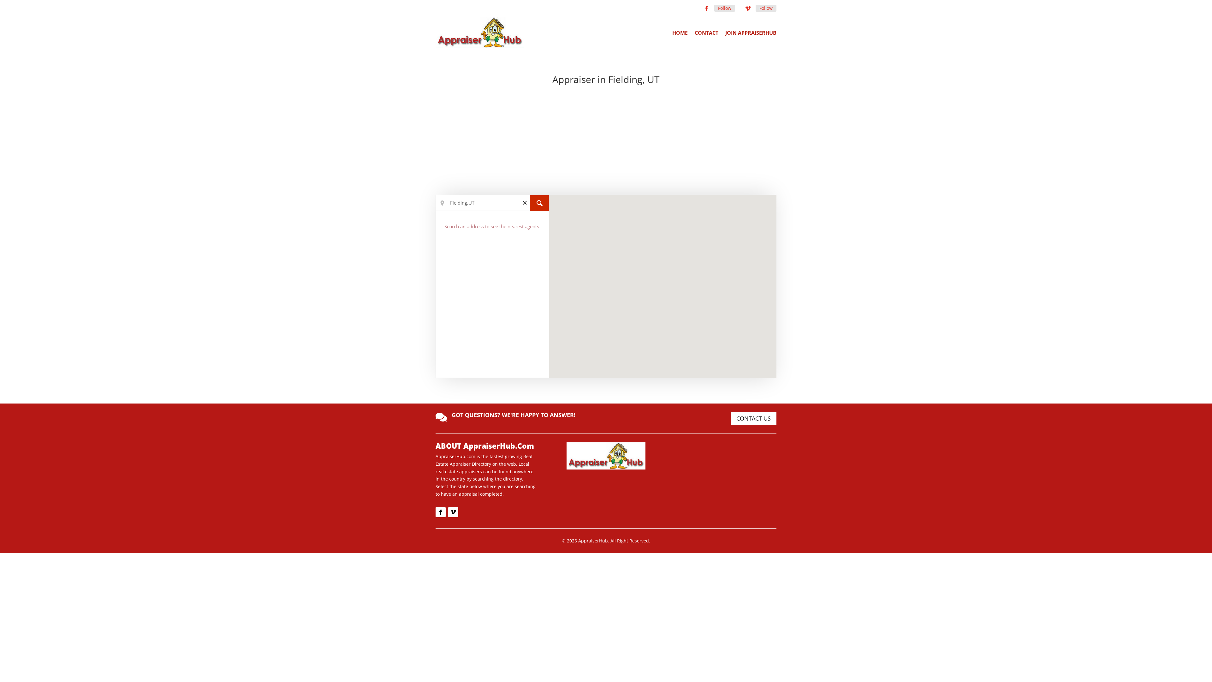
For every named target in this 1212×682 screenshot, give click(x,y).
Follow (724, 8)
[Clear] (525, 202)
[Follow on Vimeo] (748, 8)
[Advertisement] (606, 141)
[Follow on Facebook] (707, 8)
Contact (706, 32)
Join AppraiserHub (750, 32)
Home (680, 32)
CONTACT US (753, 418)
